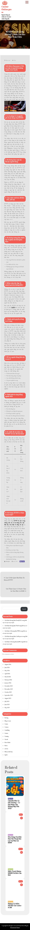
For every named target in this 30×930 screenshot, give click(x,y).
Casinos (6, 727)
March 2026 (8, 677)
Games (6, 733)
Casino (6, 724)
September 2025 (9, 695)
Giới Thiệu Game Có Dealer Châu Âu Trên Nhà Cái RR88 (16, 590)
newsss (6, 748)
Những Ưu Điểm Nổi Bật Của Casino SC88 (14, 906)
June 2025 (7, 704)
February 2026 (8, 680)
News (6, 745)
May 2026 (7, 670)
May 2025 (7, 707)
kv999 (13, 307)
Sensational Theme (15, 927)
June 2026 (7, 667)
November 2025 (9, 689)
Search (24, 609)
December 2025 (9, 686)
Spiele (6, 755)
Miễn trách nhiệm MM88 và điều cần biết (15, 873)
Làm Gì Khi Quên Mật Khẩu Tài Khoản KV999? (14, 579)
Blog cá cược (22, 561)
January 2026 (8, 683)
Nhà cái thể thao (9, 752)
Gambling (7, 730)
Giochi (6, 739)
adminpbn (8, 561)
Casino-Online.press (7, 9)
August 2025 (8, 698)
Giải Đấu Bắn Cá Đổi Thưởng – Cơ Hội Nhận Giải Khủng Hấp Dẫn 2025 (14, 804)
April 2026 (7, 673)
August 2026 (8, 664)
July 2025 (7, 701)
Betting (6, 718)
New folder (7, 742)
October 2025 (8, 692)
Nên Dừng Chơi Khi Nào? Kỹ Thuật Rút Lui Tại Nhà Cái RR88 (14, 840)
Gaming (7, 736)
